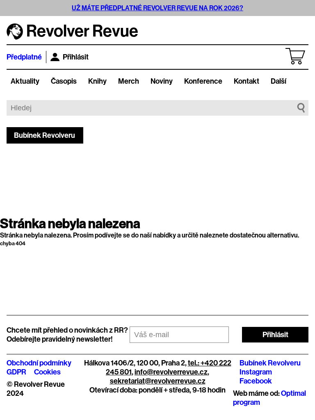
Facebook (256, 381)
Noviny (162, 81)
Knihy (97, 81)
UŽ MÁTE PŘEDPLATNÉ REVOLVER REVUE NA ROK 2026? (157, 8)
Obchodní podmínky (39, 363)
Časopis (64, 81)
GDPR (16, 372)
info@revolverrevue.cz (171, 372)
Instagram (256, 372)
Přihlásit (76, 57)
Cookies (47, 372)
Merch (128, 81)
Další (278, 81)
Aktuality (25, 81)
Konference (203, 81)
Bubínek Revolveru (44, 135)
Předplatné (24, 57)
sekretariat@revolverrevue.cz (157, 381)
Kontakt (246, 81)
